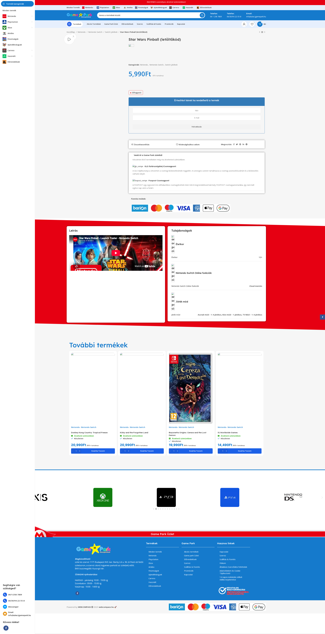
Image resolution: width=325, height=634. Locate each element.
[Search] (202, 15)
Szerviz (187, 563)
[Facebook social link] (6, 628)
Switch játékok (111, 32)
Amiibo (151, 567)
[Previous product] (259, 32)
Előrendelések (155, 586)
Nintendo (82, 32)
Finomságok (154, 570)
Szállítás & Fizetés (192, 567)
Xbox (151, 563)
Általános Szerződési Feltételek (233, 567)
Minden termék (155, 551)
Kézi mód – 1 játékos (232, 314)
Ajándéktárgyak (155, 574)
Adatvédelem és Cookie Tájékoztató (230, 572)
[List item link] (17, 595)
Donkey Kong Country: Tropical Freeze (89, 432)
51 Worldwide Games (228, 432)
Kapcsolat (188, 574)
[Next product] (264, 32)
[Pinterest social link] (240, 144)
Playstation (153, 559)
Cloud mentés (255, 286)
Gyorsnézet (113, 357)
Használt (152, 582)
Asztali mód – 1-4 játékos (209, 314)
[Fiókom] (244, 24)
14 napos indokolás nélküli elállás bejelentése (231, 578)
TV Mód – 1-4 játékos (252, 314)
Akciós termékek (191, 551)
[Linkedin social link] (243, 144)
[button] (322, 497)
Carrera (152, 578)
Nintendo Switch (95, 32)
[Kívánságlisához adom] (113, 363)
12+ (260, 257)
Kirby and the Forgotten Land (134, 432)
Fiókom (223, 563)
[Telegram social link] (246, 144)
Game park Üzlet (191, 555)
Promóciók (188, 570)
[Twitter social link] (237, 144)
